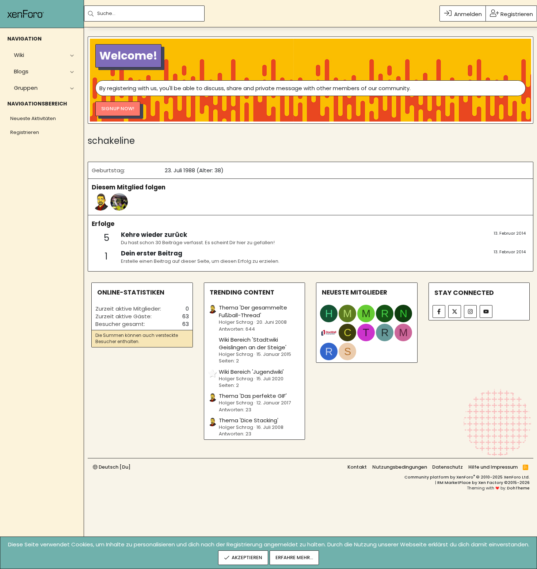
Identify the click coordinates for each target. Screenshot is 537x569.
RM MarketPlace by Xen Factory (483, 482)
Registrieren (24, 132)
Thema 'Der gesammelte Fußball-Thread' (253, 311)
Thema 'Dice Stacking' (248, 420)
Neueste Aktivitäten (33, 118)
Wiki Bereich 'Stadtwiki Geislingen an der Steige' (252, 343)
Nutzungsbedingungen (399, 467)
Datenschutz (447, 467)
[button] (71, 55)
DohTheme (518, 488)
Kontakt (357, 467)
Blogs (21, 71)
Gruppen (26, 88)
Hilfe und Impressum (493, 467)
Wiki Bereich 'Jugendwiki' (251, 372)
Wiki (19, 55)
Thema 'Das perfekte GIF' (253, 396)
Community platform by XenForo (467, 477)
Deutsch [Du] (114, 467)
